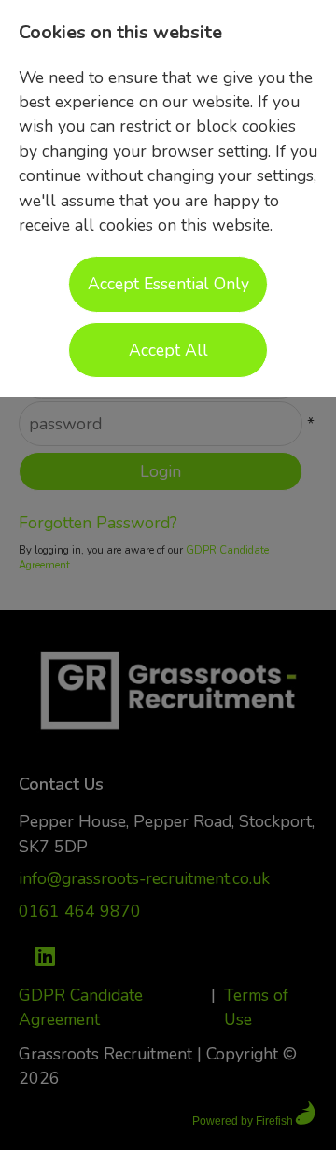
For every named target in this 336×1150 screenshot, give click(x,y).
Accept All (168, 350)
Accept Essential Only (168, 284)
